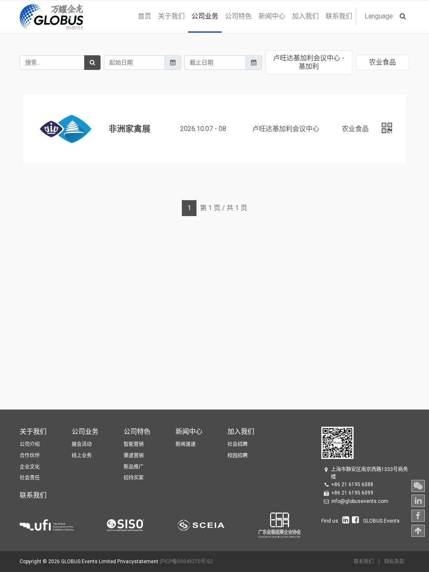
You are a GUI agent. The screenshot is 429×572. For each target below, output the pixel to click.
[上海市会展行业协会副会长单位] (218, 524)
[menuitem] (144, 16)
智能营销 (134, 444)
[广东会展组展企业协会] (279, 524)
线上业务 (82, 456)
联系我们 (364, 561)
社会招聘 (237, 444)
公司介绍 (30, 444)
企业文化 (30, 467)
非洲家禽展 (129, 129)
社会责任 (30, 478)
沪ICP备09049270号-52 (186, 561)
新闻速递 (186, 444)
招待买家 (134, 478)
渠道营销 (134, 456)
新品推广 (134, 467)
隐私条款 (394, 561)
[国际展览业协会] (63, 524)
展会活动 (82, 444)
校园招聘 (237, 456)
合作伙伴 (30, 456)
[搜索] (92, 62)
